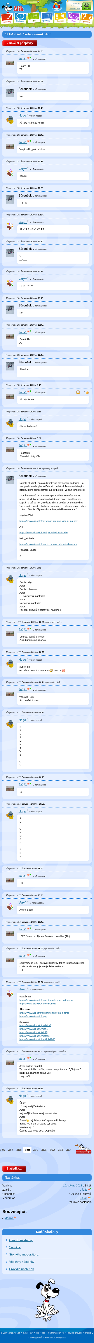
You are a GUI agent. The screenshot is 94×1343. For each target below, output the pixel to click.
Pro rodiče (40, 1333)
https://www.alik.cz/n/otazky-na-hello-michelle (43, 532)
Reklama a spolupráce (55, 1338)
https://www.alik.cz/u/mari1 (33, 1029)
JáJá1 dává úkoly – (27, 34)
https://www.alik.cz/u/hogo (33, 1016)
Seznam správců (56, 1333)
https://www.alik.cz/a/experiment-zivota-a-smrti (44, 1012)
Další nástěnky (47, 1232)
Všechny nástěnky (21, 1261)
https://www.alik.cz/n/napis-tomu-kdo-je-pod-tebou (46, 1000)
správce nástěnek (80, 1202)
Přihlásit (87, 8)
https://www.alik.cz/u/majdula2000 (37, 1039)
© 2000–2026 (10, 1333)
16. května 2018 (72, 1185)
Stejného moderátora (23, 1254)
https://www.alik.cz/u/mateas (34, 1036)
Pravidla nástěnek (21, 1269)
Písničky (89, 1333)
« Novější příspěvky (20, 43)
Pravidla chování (74, 1333)
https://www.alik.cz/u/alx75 (33, 1032)
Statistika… (14, 1168)
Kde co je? (28, 1333)
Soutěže (15, 1247)
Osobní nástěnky (21, 1240)
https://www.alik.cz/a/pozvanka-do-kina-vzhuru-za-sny (48, 521)
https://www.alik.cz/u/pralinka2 (35, 1025)
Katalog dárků (36, 1338)
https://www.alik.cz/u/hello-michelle (37, 1003)
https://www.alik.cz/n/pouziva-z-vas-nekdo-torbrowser (48, 544)
